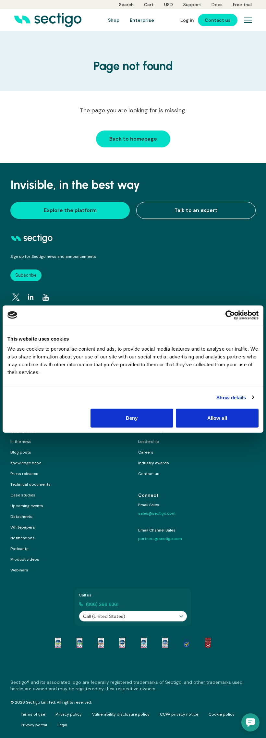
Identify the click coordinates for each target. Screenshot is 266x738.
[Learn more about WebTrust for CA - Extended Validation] (101, 643)
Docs (217, 4)
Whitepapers (22, 527)
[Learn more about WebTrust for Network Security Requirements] (58, 643)
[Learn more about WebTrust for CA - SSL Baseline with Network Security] (144, 643)
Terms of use (33, 714)
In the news (20, 441)
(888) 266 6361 (102, 604)
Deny (132, 418)
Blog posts (20, 452)
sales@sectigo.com (156, 513)
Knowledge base (25, 463)
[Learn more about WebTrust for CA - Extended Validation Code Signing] (122, 643)
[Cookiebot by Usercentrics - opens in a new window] (230, 315)
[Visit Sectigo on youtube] (45, 297)
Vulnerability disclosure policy (121, 714)
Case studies (22, 495)
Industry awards (153, 463)
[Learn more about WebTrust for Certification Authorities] (79, 643)
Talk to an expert (196, 210)
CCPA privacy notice (179, 714)
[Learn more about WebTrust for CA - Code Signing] (165, 643)
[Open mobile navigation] (247, 20)
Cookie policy (222, 714)
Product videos (24, 559)
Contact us (148, 473)
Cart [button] (149, 4)
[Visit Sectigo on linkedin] (30, 297)
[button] (250, 722)
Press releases (24, 473)
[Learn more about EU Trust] (186, 643)
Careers (145, 452)
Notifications (22, 538)
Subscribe (26, 275)
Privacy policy (68, 714)
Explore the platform (70, 210)
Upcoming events (26, 505)
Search (126, 4)
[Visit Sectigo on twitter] (15, 297)
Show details (231, 397)
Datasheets (21, 516)
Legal (62, 725)
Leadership (148, 441)
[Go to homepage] (47, 20)
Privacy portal (34, 725)
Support (192, 4)
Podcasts (19, 548)
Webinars (19, 570)
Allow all (217, 418)
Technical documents (30, 484)
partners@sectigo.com (160, 538)
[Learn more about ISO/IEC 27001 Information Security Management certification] (208, 643)
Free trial (242, 4)
